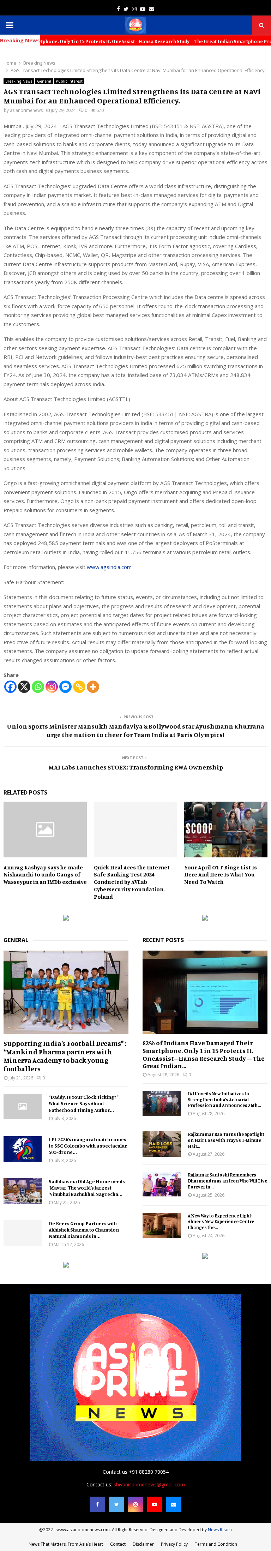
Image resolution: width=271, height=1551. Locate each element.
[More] (93, 687)
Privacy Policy (174, 1544)
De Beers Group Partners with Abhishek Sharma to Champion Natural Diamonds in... (84, 1229)
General (44, 81)
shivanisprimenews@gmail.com (149, 1484)
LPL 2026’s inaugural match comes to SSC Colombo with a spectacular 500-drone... (88, 1145)
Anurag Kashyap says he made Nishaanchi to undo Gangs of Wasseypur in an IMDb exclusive (45, 875)
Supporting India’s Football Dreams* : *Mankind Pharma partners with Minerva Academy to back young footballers (65, 1056)
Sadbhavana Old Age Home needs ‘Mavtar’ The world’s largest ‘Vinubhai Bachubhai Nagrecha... (87, 1187)
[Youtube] (154, 1504)
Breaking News (18, 81)
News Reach (220, 1530)
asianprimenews (26, 110)
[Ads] (66, 918)
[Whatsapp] (38, 687)
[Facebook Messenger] (65, 687)
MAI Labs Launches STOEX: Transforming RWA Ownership (135, 767)
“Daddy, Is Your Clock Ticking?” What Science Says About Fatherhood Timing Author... (84, 1103)
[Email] (173, 1504)
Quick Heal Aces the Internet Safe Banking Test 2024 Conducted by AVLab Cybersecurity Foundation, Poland (132, 882)
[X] (24, 687)
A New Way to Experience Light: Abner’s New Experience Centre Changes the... (221, 1221)
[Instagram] (52, 687)
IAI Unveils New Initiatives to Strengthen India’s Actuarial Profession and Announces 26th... (224, 1099)
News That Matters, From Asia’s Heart (66, 1544)
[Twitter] (116, 1504)
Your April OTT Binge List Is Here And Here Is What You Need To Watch (220, 875)
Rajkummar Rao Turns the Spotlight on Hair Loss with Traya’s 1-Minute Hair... (226, 1140)
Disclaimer (143, 1544)
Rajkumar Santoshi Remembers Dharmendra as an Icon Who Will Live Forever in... (227, 1181)
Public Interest (69, 81)
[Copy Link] (79, 687)
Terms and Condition (216, 1544)
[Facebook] (10, 687)
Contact (118, 1544)
